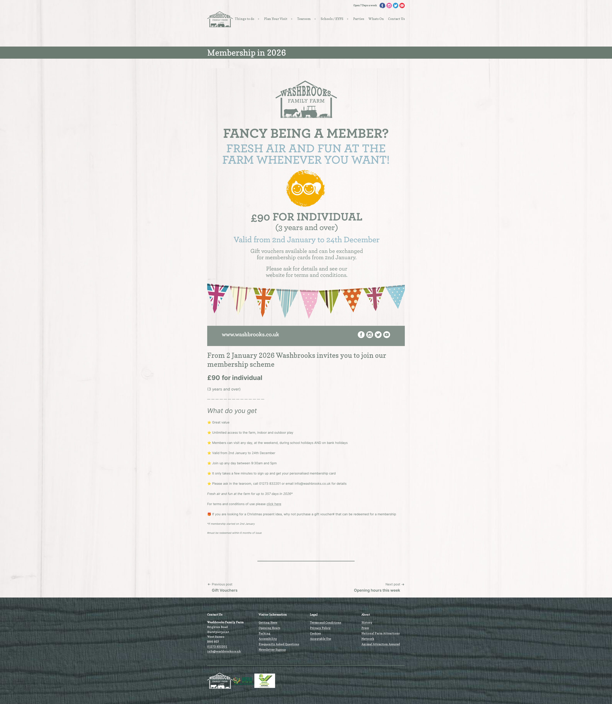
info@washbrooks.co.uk (224, 651)
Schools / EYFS (332, 19)
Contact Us (396, 19)
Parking (264, 633)
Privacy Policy (320, 628)
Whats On (376, 19)
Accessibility (268, 638)
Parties (358, 19)
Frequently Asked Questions (279, 644)
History (366, 622)
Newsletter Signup (272, 649)
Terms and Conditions (325, 622)
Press (365, 628)
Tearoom (304, 19)
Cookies (315, 633)
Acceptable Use (320, 638)
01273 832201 (217, 646)
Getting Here (268, 622)
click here (274, 504)
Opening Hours (269, 628)
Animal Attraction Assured (380, 644)
